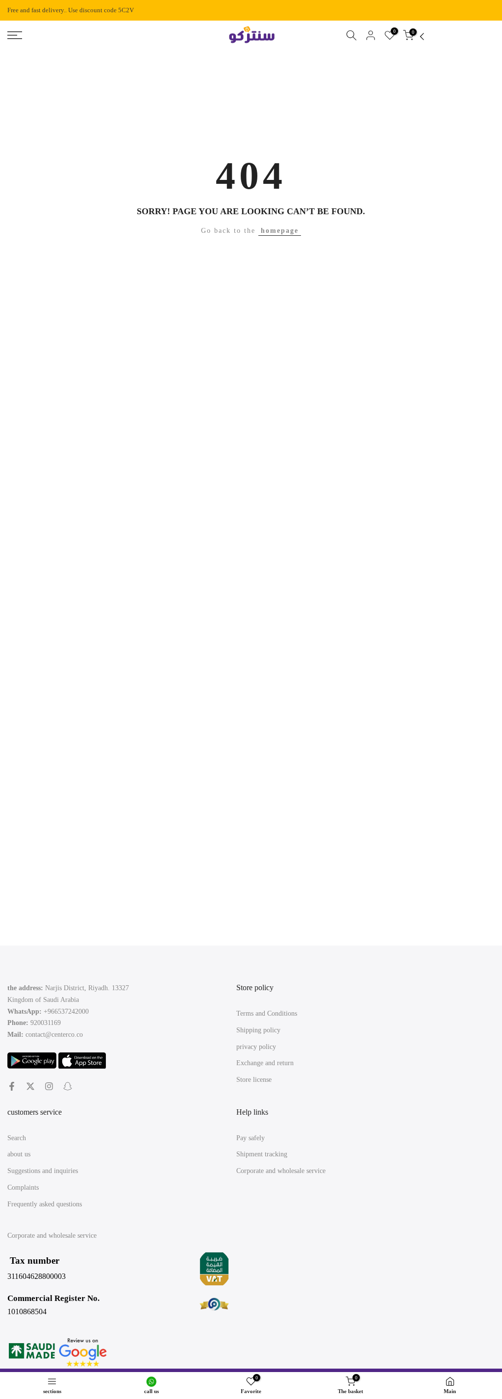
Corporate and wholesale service (281, 1170)
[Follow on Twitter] (30, 1086)
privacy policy (256, 1046)
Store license (254, 1079)
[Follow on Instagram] (49, 1086)
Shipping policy (258, 1030)
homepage (280, 230)
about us (18, 1154)
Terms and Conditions (266, 1013)
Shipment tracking (261, 1154)
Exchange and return (265, 1063)
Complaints (23, 1187)
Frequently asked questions (44, 1204)
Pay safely (250, 1138)
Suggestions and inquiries (42, 1170)
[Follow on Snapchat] (67, 1086)
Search (16, 1138)
